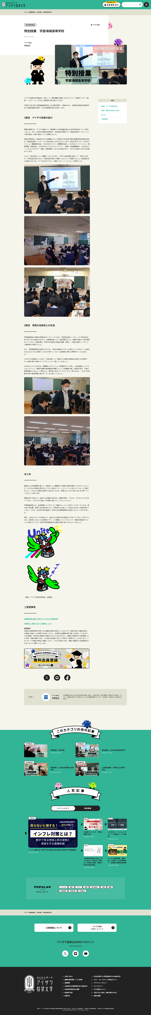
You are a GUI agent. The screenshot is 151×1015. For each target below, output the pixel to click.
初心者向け (94, 887)
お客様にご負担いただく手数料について (38, 624)
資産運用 (63, 891)
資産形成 (72, 891)
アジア (79, 887)
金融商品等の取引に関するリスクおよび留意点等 (41, 619)
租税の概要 (97, 996)
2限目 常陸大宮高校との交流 (110, 110)
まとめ (103, 115)
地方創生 (82, 891)
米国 (86, 887)
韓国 (110, 887)
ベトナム (63, 887)
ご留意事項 (104, 119)
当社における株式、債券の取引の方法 (105, 992)
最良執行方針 (69, 992)
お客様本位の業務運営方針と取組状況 (76, 986)
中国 (103, 887)
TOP (25, 12)
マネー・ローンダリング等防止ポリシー (106, 980)
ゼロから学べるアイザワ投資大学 (13, 4)
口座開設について (54, 927)
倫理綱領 (67, 983)
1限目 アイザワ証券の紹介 (109, 106)
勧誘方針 (67, 996)
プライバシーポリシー (100, 983)
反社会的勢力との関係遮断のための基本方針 (107, 976)
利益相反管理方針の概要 (72, 989)
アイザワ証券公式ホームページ (97, 927)
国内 (71, 887)
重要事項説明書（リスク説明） (74, 980)
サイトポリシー (98, 986)
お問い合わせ (69, 976)
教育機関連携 (31, 12)
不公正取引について (100, 989)
